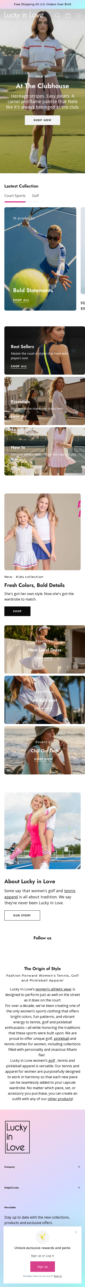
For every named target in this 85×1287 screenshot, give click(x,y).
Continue (22, 663)
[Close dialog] (80, 618)
